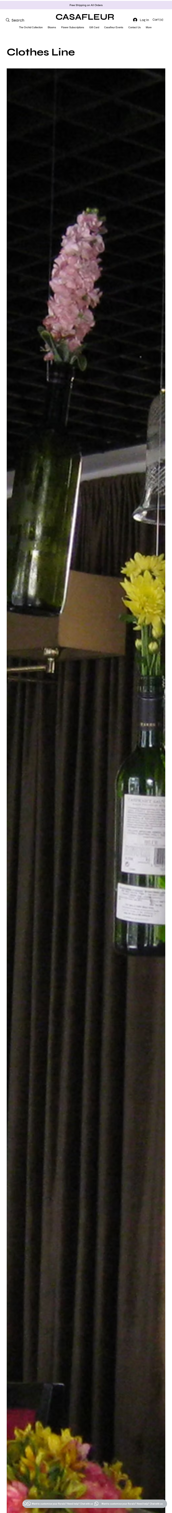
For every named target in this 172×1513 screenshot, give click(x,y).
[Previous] (17, 5)
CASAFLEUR (84, 17)
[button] (158, 20)
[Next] (154, 5)
